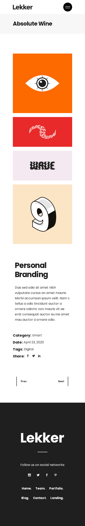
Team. (40, 488)
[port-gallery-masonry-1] (42, 83)
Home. (27, 488)
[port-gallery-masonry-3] (42, 165)
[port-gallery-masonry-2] (42, 132)
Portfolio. (56, 488)
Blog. (25, 498)
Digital (29, 349)
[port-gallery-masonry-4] (42, 214)
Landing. (57, 498)
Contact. (40, 498)
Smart (37, 335)
